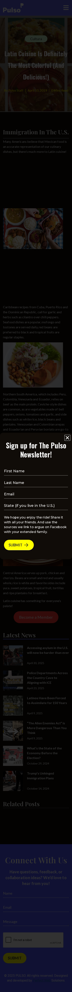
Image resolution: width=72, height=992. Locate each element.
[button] (67, 437)
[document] (36, 496)
